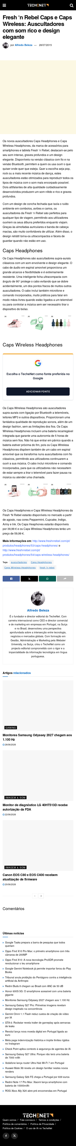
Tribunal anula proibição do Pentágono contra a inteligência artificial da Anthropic (38, 979)
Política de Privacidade (42, 1124)
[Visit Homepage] (38, 5)
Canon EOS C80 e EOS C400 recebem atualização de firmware (30, 876)
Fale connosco (27, 1120)
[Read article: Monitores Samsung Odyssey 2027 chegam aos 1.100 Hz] (38, 705)
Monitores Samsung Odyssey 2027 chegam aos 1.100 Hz (37, 737)
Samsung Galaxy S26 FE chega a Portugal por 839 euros (37, 1077)
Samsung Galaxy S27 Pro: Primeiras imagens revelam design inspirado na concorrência (35, 1006)
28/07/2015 (45, 45)
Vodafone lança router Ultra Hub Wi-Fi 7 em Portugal (34, 1063)
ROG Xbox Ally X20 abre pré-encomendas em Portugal (36, 1090)
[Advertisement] (38, 97)
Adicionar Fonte (38, 391)
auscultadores (19, 562)
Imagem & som (15, 797)
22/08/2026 (10, 814)
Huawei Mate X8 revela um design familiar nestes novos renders (36, 1069)
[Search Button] (71, 5)
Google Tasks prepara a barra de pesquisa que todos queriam (35, 944)
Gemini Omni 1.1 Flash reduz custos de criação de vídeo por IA (37, 1015)
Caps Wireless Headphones (20, 567)
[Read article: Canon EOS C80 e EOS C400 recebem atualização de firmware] (38, 845)
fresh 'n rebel (47, 567)
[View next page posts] (41, 895)
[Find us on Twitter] (14, 1136)
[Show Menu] (4, 5)
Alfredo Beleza (23, 45)
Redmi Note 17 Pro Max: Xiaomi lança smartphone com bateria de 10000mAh (36, 1083)
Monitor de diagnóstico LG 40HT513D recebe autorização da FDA (35, 807)
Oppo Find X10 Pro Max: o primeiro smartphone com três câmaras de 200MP (37, 952)
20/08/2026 (10, 884)
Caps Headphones (41, 562)
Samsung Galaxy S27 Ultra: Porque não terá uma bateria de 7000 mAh (37, 1055)
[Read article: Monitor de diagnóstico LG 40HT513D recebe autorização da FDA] (38, 775)
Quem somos (9, 1120)
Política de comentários (15, 1124)
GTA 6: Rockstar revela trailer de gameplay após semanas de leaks (37, 1024)
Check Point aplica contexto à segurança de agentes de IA (38, 1049)
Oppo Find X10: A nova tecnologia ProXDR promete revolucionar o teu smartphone (34, 961)
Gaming (10, 727)
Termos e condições (49, 1120)
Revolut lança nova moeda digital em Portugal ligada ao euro (36, 1033)
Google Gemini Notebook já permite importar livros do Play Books (38, 970)
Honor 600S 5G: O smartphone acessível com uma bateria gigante (38, 992)
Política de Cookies (13, 1128)
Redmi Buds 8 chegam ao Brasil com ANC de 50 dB (34, 986)
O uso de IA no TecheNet (39, 1128)
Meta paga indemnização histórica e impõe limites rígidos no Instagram (37, 1041)
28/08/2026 (10, 744)
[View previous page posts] (34, 895)
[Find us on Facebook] (6, 1136)
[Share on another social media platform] (65, 579)
